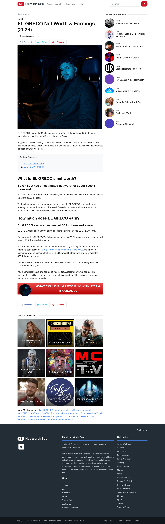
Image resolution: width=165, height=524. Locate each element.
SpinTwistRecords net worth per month (60, 413)
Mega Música (72, 410)
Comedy (120, 447)
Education (121, 451)
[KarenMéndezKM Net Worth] (109, 45)
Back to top (141, 430)
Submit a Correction (70, 507)
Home (20, 14)
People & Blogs (123, 484)
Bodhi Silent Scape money (52, 410)
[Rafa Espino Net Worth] (31, 392)
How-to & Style (123, 466)
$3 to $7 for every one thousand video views (62, 249)
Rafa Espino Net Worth (31, 401)
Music (27, 14)
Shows (120, 495)
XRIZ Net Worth (89, 342)
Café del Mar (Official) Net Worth (60, 400)
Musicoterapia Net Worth (128, 90)
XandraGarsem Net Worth (31, 341)
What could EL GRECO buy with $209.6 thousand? (68, 288)
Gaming (120, 462)
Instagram (70, 3)
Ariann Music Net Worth (127, 57)
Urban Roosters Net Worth (128, 68)
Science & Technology (126, 492)
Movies (120, 470)
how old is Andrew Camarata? (42, 419)
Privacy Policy (67, 500)
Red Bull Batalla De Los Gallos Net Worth (130, 35)
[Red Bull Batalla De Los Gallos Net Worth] (109, 34)
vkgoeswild (85, 410)
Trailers (120, 503)
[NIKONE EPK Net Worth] (60, 363)
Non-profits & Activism (126, 481)
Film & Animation (124, 458)
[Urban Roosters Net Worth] (109, 67)
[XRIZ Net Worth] (89, 333)
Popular (50, 3)
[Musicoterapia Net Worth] (109, 89)
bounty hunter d (65, 419)
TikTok (81, 3)
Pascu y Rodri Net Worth (128, 23)
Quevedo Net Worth (125, 124)
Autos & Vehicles (124, 444)
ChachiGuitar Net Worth (60, 342)
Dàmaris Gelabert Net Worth (129, 101)
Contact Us (66, 503)
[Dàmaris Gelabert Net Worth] (109, 100)
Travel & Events (123, 507)
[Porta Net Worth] (109, 112)
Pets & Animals (123, 488)
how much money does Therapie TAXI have (49, 416)
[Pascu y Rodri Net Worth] (109, 22)
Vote (64, 488)
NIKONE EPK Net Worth (60, 372)
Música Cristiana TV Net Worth (89, 371)
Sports (120, 499)
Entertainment (123, 455)
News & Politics (123, 477)
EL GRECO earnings (34, 166)
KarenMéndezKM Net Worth (129, 46)
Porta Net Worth (123, 113)
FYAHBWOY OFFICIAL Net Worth (31, 371)
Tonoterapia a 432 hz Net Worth (89, 400)
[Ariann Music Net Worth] (109, 56)
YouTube (59, 3)
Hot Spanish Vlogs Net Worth (130, 79)
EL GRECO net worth (34, 163)
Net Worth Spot (34, 4)
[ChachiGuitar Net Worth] (60, 333)
